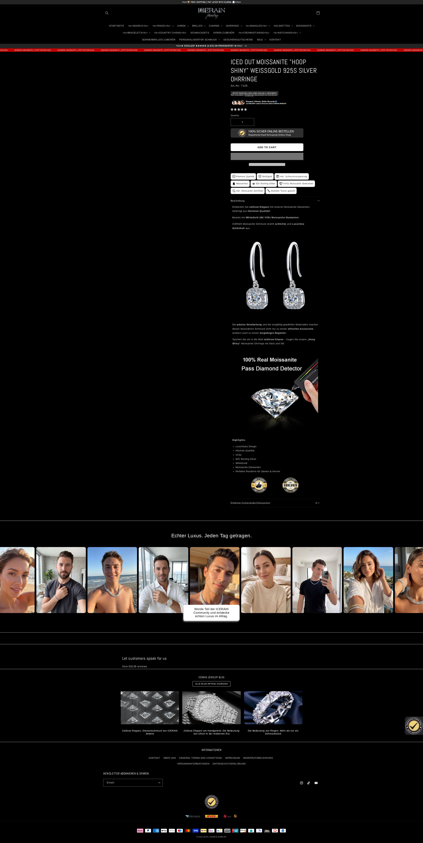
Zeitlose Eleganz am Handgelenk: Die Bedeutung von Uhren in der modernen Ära (211, 732)
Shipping (249, 95)
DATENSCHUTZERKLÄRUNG (229, 763)
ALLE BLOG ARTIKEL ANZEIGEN (211, 684)
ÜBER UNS (169, 758)
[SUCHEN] (107, 13)
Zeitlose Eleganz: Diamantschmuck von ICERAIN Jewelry (149, 732)
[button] (239, 109)
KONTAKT (154, 758)
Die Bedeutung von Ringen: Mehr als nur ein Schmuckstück (273, 732)
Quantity (235, 115)
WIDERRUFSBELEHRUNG (258, 758)
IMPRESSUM (232, 758)
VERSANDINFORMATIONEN (193, 763)
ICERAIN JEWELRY (218, 837)
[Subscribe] (159, 783)
